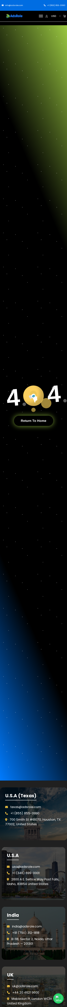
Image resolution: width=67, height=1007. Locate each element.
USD (53, 16)
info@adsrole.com (14, 5)
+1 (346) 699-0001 (26, 873)
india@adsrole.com (27, 926)
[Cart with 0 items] (64, 16)
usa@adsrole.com (26, 867)
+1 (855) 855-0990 (56, 5)
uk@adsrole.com (25, 986)
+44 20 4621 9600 (25, 992)
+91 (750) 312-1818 (25, 933)
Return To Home (33, 421)
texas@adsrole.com (25, 807)
